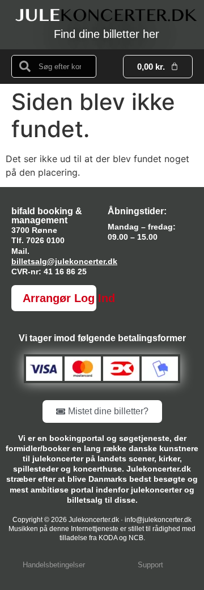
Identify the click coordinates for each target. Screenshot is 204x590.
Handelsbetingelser (54, 565)
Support (150, 565)
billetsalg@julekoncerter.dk (64, 261)
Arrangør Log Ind (69, 298)
